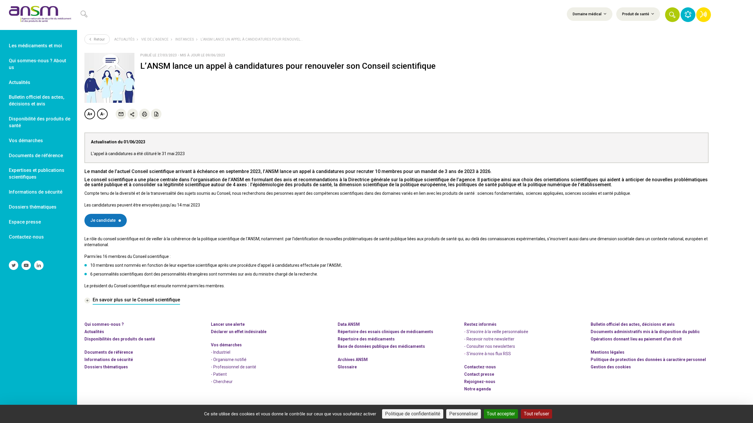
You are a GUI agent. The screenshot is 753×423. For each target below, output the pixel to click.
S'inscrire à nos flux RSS (489, 353)
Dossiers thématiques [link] (32, 207)
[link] (38, 15)
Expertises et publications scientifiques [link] (36, 173)
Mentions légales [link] (607, 352)
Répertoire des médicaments (366, 339)
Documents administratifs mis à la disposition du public (645, 331)
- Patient (219, 374)
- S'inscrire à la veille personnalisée (496, 331)
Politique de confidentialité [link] (412, 414)
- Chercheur (222, 381)
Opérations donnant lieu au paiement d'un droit (636, 339)
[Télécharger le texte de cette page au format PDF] (156, 114)
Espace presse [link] (25, 222)
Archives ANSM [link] (353, 359)
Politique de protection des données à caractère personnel (648, 359)
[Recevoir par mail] (121, 114)
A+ (89, 114)
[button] (672, 14)
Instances (184, 39)
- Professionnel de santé (233, 367)
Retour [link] (99, 39)
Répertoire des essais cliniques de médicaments (385, 331)
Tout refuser (536, 414)
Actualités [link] (19, 82)
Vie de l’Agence (155, 39)
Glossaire (347, 367)
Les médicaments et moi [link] (35, 45)
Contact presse (479, 374)
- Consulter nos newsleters (489, 346)
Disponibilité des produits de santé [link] (39, 122)
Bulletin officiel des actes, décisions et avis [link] (36, 100)
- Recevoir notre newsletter (489, 339)
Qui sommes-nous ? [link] (104, 324)
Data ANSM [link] (349, 324)
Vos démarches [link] (26, 140)
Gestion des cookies (611, 367)
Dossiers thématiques (106, 367)
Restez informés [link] (480, 324)
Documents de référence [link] (36, 155)
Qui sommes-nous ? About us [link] (37, 64)
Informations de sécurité (108, 359)
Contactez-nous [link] (26, 237)
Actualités (124, 39)
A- (102, 114)
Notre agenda (477, 389)
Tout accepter (501, 414)
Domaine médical (587, 14)
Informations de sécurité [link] (35, 192)
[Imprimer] (144, 114)
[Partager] (132, 114)
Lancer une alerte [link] (228, 324)
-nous (479, 381)
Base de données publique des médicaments (381, 346)
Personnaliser (463, 414)
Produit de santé (636, 14)
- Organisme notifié (228, 359)
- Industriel (220, 352)
